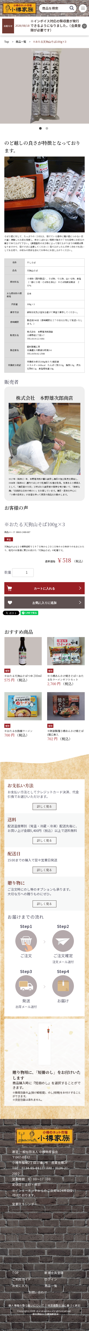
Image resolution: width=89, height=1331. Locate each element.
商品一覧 (21, 41)
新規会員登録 (54, 1273)
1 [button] (41, 129)
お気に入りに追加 (44, 602)
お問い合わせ (37, 1292)
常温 (8, 539)
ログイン (50, 1279)
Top (6, 41)
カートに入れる (44, 588)
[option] (44, 86)
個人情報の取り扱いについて (26, 1305)
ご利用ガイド (21, 1279)
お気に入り (20, 1286)
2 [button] (48, 129)
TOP (15, 1273)
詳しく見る (44, 806)
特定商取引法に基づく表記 (64, 1305)
